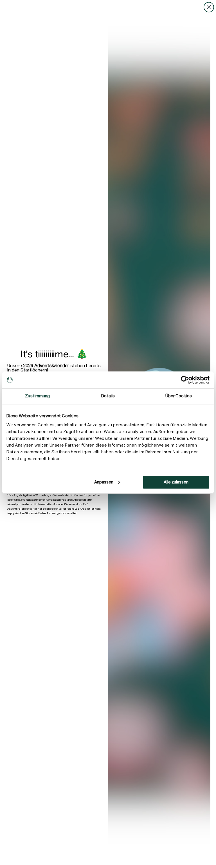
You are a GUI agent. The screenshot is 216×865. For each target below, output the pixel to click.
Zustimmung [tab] (37, 396)
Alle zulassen (176, 482)
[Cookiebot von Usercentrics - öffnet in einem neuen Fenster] (185, 380)
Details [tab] (108, 396)
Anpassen (103, 482)
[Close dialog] (209, 7)
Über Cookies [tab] (178, 396)
